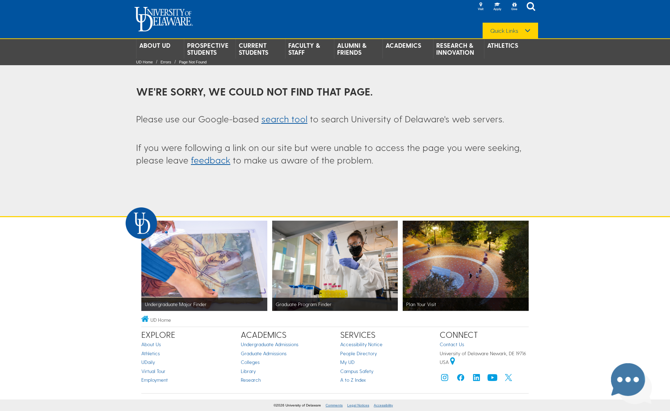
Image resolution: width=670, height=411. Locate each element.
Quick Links (504, 31)
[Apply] (497, 7)
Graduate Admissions (263, 353)
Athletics (502, 45)
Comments (334, 405)
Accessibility (383, 405)
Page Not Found (193, 62)
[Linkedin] (477, 379)
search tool (284, 118)
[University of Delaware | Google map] (452, 362)
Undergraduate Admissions (269, 344)
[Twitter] (508, 379)
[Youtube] (492, 379)
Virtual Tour (153, 371)
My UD (347, 362)
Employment (154, 380)
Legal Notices (358, 405)
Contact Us (452, 344)
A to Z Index (353, 380)
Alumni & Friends (351, 49)
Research (251, 380)
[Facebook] (461, 379)
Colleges (250, 362)
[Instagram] (444, 379)
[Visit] (480, 7)
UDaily (148, 362)
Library (248, 371)
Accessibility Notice (361, 344)
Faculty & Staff (304, 49)
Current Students (253, 49)
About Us (151, 344)
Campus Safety (356, 371)
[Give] (514, 7)
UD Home (144, 62)
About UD (154, 45)
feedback (210, 159)
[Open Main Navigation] (533, 7)
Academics (403, 45)
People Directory (358, 353)
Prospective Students (208, 49)
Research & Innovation (455, 49)
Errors (166, 62)
